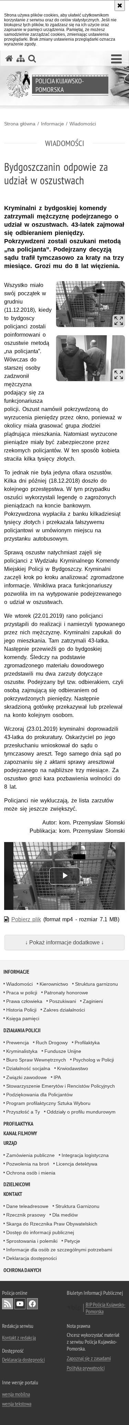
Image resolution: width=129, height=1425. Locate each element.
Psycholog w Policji (93, 1060)
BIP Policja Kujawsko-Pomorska (106, 1308)
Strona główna (19, 123)
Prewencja (17, 1042)
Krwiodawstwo (72, 1068)
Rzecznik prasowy (25, 1215)
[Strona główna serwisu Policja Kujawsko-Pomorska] (9, 58)
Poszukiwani (62, 1001)
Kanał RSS (7, 1303)
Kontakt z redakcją (19, 1337)
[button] (116, 59)
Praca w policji (21, 992)
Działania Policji (22, 1030)
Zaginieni (93, 1001)
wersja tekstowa (16, 1403)
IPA (57, 1077)
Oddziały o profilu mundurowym (81, 1112)
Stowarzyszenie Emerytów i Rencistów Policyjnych (60, 1086)
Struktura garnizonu (96, 984)
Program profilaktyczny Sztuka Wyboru (48, 1103)
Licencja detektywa (76, 1164)
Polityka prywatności (86, 1367)
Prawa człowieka (24, 1001)
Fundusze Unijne (62, 1051)
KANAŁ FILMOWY (20, 1133)
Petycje (72, 1241)
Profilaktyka (87, 1042)
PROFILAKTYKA (18, 1123)
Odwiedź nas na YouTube (19, 1303)
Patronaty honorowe (66, 992)
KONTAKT (12, 1194)
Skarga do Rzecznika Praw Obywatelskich (51, 1224)
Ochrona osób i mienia (30, 1173)
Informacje (52, 123)
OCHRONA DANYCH (22, 1270)
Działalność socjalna (28, 1068)
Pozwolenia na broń (27, 1164)
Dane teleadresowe (27, 1206)
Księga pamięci (22, 1018)
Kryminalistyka (21, 1051)
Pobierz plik (26, 919)
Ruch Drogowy (52, 1042)
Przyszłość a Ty (23, 1112)
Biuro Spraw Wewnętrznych (36, 1060)
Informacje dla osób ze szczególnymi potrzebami (59, 1249)
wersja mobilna (16, 1394)
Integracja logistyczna (85, 1155)
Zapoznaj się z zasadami (89, 1358)
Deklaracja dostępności (31, 1258)
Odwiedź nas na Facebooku (32, 1303)
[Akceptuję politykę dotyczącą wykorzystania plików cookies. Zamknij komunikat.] (120, 5)
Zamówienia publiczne (30, 1155)
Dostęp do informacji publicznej (40, 1232)
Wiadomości (82, 123)
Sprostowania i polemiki (31, 1241)
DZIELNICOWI (16, 1184)
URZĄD (10, 1143)
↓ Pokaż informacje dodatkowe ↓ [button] (64, 942)
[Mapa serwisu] (21, 58)
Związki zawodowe (26, 1077)
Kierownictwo (54, 984)
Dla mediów (65, 1215)
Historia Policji (21, 1010)
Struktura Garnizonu (77, 1206)
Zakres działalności (64, 1010)
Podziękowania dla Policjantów (39, 1094)
